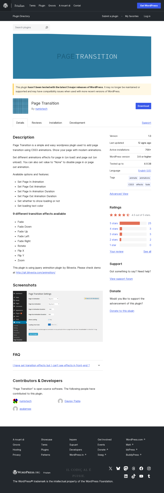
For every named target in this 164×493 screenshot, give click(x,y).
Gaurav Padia (72, 401)
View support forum (121, 278)
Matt (130, 444)
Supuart (74, 444)
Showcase (46, 439)
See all (147, 251)
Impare (73, 439)
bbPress (132, 449)
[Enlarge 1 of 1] (98, 295)
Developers (76, 449)
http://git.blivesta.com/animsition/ (35, 272)
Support (146, 122)
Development (77, 122)
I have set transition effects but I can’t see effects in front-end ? (51, 365)
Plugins (45, 449)
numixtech (41, 108)
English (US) (144, 170)
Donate (103, 449)
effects (139, 184)
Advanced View (119, 193)
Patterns (45, 454)
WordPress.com (135, 439)
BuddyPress (134, 454)
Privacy (17, 454)
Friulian (46, 472)
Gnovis (16, 444)
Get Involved (104, 439)
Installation (55, 122)
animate (133, 178)
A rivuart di (18, 439)
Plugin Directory (21, 16)
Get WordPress (149, 5)
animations (145, 178)
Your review (116, 251)
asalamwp (25, 408)
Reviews (37, 122)
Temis (44, 444)
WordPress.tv (78, 454)
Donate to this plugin (122, 310)
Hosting (17, 449)
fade (148, 184)
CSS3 (131, 184)
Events (101, 444)
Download (143, 106)
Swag (102, 454)
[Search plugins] (47, 27)
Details (20, 122)
